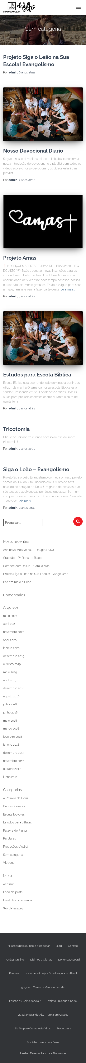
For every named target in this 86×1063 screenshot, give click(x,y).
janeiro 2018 (11, 744)
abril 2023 (9, 623)
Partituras (9, 838)
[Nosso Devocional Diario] (43, 114)
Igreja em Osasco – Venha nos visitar (43, 987)
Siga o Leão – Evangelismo (36, 469)
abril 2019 (9, 680)
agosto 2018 (11, 696)
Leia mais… (68, 289)
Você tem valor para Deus (43, 1042)
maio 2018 (10, 720)
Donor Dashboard (69, 959)
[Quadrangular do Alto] (20, 7)
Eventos (14, 973)
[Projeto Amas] (43, 221)
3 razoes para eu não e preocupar (29, 945)
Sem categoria (13, 854)
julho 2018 (10, 704)
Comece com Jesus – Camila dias (26, 566)
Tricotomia (16, 429)
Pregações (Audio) (15, 846)
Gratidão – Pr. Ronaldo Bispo (22, 557)
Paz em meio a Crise (17, 582)
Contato (73, 945)
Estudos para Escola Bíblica (37, 374)
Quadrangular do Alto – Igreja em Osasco (43, 1014)
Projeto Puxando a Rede (62, 1000)
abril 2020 (10, 640)
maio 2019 (10, 672)
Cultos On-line (15, 959)
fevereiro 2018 (12, 736)
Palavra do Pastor (15, 830)
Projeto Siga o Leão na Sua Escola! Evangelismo (35, 574)
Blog (59, 945)
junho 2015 (10, 777)
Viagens (8, 862)
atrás (27, 72)
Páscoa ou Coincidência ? (25, 1000)
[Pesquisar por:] (38, 525)
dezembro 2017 (13, 752)
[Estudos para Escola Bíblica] (43, 338)
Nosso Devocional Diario (33, 151)
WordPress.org (13, 908)
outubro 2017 (11, 768)
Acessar (8, 884)
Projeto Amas (19, 258)
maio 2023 (10, 615)
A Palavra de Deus (15, 798)
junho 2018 (10, 712)
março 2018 (11, 728)
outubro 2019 (12, 664)
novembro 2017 (13, 761)
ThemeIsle (59, 1053)
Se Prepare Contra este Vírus (33, 1028)
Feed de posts (13, 892)
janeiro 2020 (11, 648)
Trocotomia (64, 1028)
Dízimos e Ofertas (41, 959)
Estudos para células (17, 822)
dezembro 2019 (13, 656)
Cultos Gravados (14, 806)
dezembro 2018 (13, 688)
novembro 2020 (13, 632)
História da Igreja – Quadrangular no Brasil (51, 973)
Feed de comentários (17, 900)
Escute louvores (14, 814)
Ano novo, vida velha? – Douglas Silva (28, 550)
